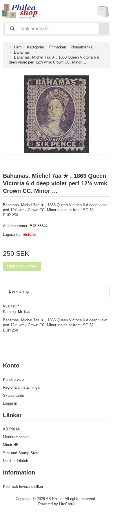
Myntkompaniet (16, 437)
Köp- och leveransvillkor (23, 486)
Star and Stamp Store (21, 453)
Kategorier (35, 47)
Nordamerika (81, 47)
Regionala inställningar (22, 387)
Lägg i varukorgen (22, 266)
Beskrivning (19, 291)
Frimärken (57, 47)
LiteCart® (67, 504)
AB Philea (11, 429)
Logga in (10, 403)
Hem (18, 47)
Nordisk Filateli (15, 461)
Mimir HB (11, 445)
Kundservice (13, 379)
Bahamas (22, 52)
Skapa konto (13, 395)
